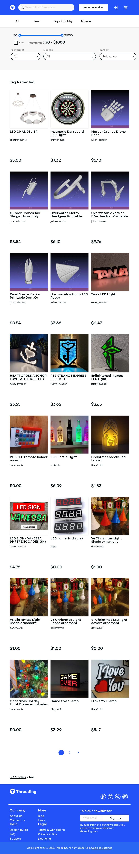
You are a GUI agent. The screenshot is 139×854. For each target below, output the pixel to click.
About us (16, 816)
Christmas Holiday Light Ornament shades (29, 703)
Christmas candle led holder (108, 459)
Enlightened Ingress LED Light (107, 377)
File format (17, 50)
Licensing (44, 839)
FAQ (12, 834)
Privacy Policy (47, 834)
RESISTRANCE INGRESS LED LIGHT (68, 377)
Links (41, 820)
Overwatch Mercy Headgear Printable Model (66, 215)
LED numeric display (67, 539)
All (17, 21)
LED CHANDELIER (23, 132)
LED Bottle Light (64, 457)
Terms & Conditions (51, 830)
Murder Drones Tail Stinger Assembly (25, 215)
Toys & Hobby (63, 21)
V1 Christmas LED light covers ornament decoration (109, 621)
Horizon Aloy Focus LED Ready (69, 296)
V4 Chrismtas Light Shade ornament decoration (106, 540)
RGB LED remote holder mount (29, 459)
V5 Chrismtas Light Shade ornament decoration (25, 621)
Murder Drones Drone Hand (108, 133)
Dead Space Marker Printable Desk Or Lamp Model (25, 296)
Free (36, 21)
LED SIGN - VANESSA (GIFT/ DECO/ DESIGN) (28, 540)
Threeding (23, 791)
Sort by (104, 50)
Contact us (17, 820)
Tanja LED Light (103, 295)
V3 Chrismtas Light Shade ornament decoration (66, 621)
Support (15, 839)
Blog (41, 816)
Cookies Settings (101, 848)
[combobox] (25, 56)
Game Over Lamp (65, 701)
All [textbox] (15, 56)
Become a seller (93, 7)
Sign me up (115, 818)
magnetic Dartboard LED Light (67, 133)
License (48, 50)
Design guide (19, 830)
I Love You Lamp (104, 701)
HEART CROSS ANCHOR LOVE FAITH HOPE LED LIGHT (28, 377)
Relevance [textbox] (110, 56)
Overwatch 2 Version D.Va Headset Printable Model (109, 215)
